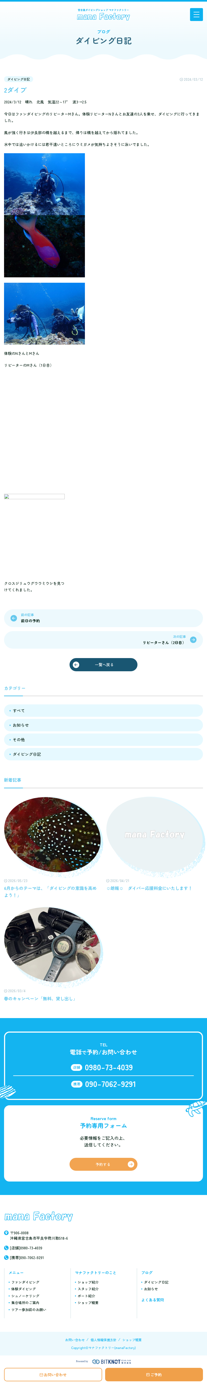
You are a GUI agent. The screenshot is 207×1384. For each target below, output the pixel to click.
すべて (19, 710)
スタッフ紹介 (88, 1288)
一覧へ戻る (104, 664)
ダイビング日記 (18, 79)
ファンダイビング (25, 1282)
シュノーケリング (25, 1295)
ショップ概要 (88, 1302)
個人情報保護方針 (103, 1339)
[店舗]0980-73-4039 (26, 1247)
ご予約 (156, 1374)
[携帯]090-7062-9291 (27, 1257)
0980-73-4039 (109, 1067)
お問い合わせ (55, 1374)
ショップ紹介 (88, 1282)
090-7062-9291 (110, 1083)
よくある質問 (152, 1299)
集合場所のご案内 (25, 1302)
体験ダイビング (23, 1288)
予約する (103, 1164)
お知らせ (21, 725)
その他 (19, 739)
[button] (196, 14)
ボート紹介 (86, 1295)
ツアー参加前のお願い (28, 1309)
